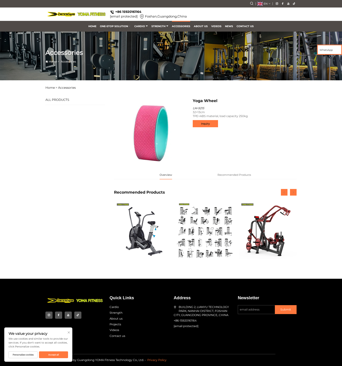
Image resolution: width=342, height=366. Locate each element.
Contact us (245, 26)
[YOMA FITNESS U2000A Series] (205, 230)
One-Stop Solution (114, 26)
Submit (285, 309)
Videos (216, 26)
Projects (115, 324)
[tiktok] (294, 3)
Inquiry (205, 123)
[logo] (76, 14)
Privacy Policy (157, 360)
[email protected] (124, 16)
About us (201, 26)
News (229, 26)
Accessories (181, 26)
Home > (51, 87)
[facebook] (282, 3)
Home (92, 26)
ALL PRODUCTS (57, 100)
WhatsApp (326, 50)
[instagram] (276, 3)
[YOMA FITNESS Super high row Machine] (268, 230)
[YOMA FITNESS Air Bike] (143, 230)
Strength (158, 26)
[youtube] (288, 3)
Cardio (139, 26)
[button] (284, 192)
